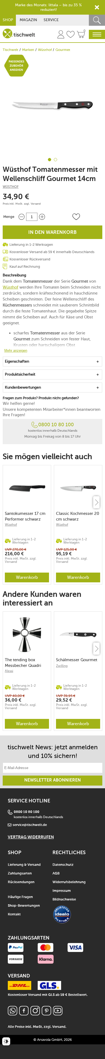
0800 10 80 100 (56, 425)
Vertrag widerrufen (31, 837)
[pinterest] (46, 1014)
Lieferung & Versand (24, 865)
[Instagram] (35, 1014)
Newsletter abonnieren (52, 780)
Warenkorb (27, 577)
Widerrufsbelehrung (69, 882)
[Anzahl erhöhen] (42, 216)
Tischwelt (10, 50)
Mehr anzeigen (15, 350)
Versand (36, 203)
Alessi (9, 671)
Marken (28, 50)
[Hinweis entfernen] (97, 7)
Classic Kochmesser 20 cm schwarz (77, 516)
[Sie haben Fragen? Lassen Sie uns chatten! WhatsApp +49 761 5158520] (12, 1014)
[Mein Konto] (60, 35)
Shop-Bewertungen (24, 906)
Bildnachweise (64, 899)
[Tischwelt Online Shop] (19, 33)
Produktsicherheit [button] (20, 374)
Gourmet (62, 50)
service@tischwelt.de (30, 825)
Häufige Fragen (20, 897)
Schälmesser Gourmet (76, 659)
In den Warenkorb (52, 232)
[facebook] (24, 1014)
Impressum (61, 891)
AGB (56, 873)
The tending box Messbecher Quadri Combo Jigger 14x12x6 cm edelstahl (26, 662)
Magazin (28, 20)
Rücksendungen (21, 882)
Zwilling (62, 666)
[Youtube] (57, 1014)
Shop (8, 20)
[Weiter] (96, 502)
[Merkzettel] (70, 35)
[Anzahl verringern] (21, 216)
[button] (76, 217)
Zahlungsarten (20, 873)
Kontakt (14, 914)
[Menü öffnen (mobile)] (97, 34)
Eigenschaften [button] (17, 361)
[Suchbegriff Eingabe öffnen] (97, 20)
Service (51, 20)
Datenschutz (63, 865)
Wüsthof (45, 50)
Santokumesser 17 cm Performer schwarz (25, 516)
